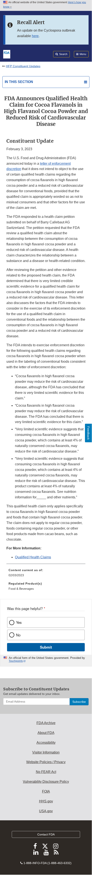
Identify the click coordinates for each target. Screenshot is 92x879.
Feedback (88, 433)
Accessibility (46, 742)
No (18, 634)
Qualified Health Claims (33, 557)
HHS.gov (46, 801)
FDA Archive (46, 723)
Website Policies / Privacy (46, 762)
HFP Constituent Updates (23, 66)
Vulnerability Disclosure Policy (46, 781)
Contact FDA (46, 834)
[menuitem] (45, 574)
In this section (19, 82)
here (35, 36)
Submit (46, 647)
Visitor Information (46, 752)
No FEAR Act (46, 772)
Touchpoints (16, 660)
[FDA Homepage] (6, 53)
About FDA (46, 733)
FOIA (46, 791)
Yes (19, 622)
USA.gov (46, 811)
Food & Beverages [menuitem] (21, 588)
